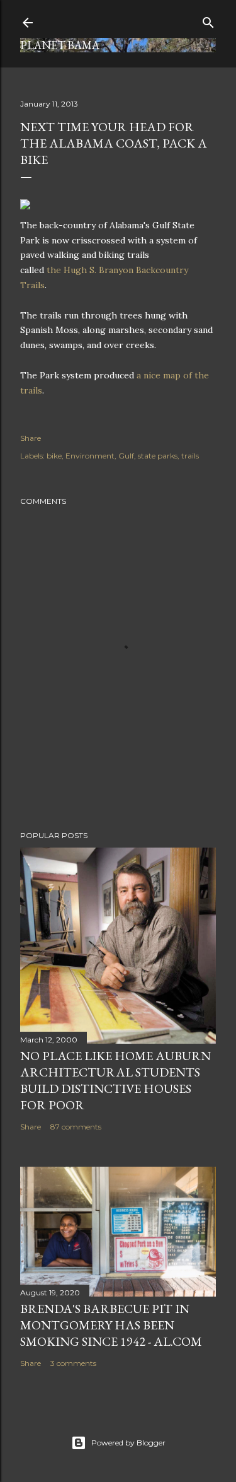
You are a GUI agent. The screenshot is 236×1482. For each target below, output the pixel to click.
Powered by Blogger (128, 1442)
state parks (157, 455)
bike (54, 455)
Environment (90, 455)
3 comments (73, 1363)
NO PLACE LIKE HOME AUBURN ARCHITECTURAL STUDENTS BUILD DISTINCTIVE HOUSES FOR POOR (115, 1080)
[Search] (208, 20)
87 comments (75, 1126)
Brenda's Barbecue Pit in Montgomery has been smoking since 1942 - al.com (111, 1325)
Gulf (126, 455)
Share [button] (30, 438)
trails (190, 455)
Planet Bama (59, 45)
